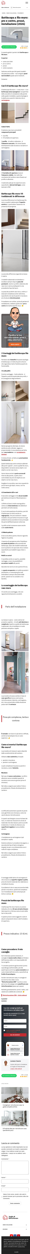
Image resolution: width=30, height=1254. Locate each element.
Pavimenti (21, 13)
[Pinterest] (18, 1236)
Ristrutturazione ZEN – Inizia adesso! (15, 995)
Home (3, 13)
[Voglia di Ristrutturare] (3, 3)
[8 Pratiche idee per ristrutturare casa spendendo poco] (15, 1122)
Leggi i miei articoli (16, 1069)
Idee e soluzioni (11, 13)
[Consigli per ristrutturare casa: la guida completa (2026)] (15, 1098)
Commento (5, 1159)
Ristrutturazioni (17, 7)
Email (3, 1186)
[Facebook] (15, 1236)
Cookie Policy (21, 1246)
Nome (3, 1177)
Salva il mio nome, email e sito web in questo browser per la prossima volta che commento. (15, 1196)
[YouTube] (11, 1236)
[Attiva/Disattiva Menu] (27, 3)
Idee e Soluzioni (5, 7)
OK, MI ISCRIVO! (15, 1035)
